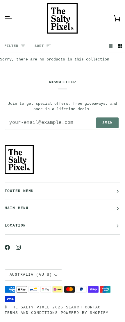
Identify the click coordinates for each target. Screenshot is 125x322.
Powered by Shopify (84, 313)
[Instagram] (18, 247)
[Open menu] (13, 18)
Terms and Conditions (31, 313)
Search (74, 308)
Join (107, 123)
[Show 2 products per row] (120, 46)
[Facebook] (7, 247)
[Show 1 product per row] (110, 46)
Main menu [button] (16, 208)
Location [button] (15, 226)
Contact (94, 308)
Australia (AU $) (31, 275)
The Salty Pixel (30, 308)
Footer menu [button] (19, 191)
